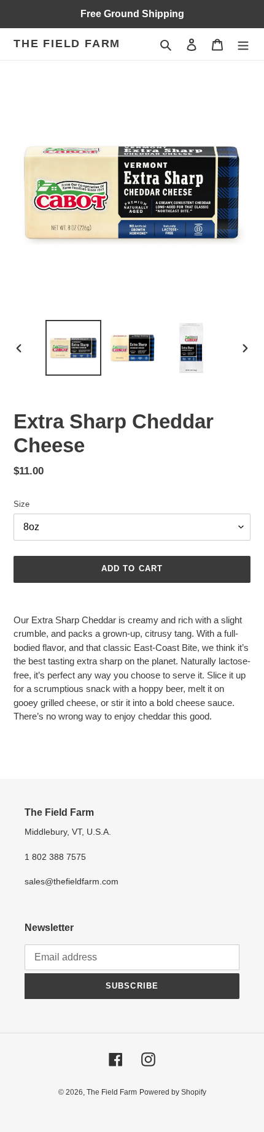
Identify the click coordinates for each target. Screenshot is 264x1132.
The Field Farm (67, 43)
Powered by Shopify (172, 1092)
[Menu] (243, 44)
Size (21, 504)
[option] (73, 348)
